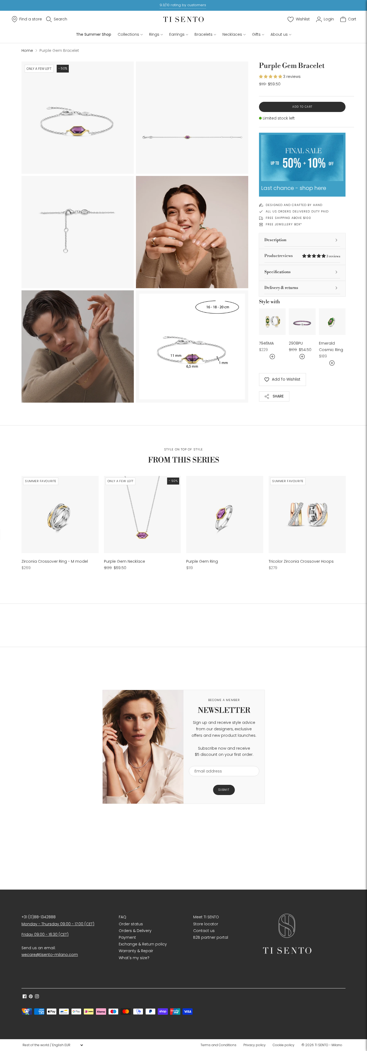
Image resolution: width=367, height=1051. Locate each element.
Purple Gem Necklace (124, 561)
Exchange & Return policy (143, 944)
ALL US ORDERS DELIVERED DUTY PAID (297, 211)
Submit (223, 790)
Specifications (277, 272)
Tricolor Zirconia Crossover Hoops (301, 561)
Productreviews (302, 255)
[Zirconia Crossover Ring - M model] (60, 514)
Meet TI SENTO (206, 917)
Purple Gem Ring (202, 561)
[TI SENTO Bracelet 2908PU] (302, 321)
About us (279, 34)
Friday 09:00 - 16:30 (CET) (45, 934)
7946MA (266, 343)
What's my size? (134, 957)
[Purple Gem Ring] (224, 514)
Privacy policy (254, 1045)
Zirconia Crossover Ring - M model (54, 561)
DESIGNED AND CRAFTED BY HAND (294, 205)
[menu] (52, 1045)
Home (27, 50)
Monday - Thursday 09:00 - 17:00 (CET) (57, 924)
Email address (205, 762)
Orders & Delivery (135, 930)
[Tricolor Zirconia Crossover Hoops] (307, 514)
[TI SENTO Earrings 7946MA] (272, 321)
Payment (127, 937)
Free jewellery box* (284, 224)
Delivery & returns (281, 287)
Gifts (256, 34)
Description (275, 240)
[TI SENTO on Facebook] (25, 997)
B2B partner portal (210, 937)
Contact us (204, 930)
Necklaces (232, 34)
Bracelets (204, 34)
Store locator (205, 924)
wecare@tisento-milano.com (49, 954)
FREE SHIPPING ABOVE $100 (288, 218)
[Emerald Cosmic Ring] (332, 321)
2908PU (296, 343)
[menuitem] (220, 1045)
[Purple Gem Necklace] (142, 514)
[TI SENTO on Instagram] (37, 997)
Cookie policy (283, 1045)
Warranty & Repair (136, 951)
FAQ (122, 917)
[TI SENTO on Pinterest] (31, 997)
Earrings (177, 34)
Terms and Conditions (218, 1045)
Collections (128, 34)
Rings (154, 34)
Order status (131, 924)
